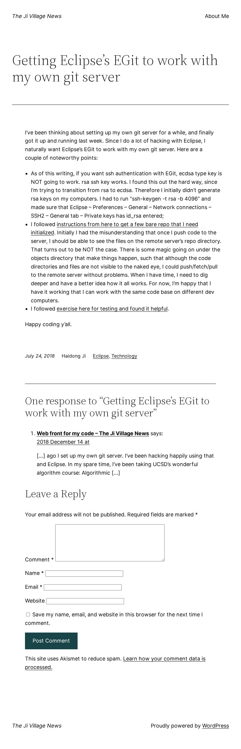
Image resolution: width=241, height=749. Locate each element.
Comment (39, 559)
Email (33, 587)
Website (35, 601)
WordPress (215, 726)
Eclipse (101, 356)
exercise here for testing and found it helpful (112, 309)
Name (34, 573)
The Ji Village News (36, 16)
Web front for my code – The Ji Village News (93, 433)
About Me (217, 16)
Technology (124, 356)
